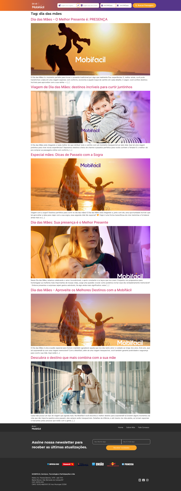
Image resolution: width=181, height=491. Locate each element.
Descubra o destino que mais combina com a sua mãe (73, 358)
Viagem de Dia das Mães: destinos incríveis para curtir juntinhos (81, 87)
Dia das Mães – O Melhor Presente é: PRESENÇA (69, 19)
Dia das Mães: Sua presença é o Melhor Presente (69, 222)
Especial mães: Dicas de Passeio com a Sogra (67, 155)
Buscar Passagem (145, 5)
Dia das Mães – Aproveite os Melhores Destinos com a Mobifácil (81, 290)
